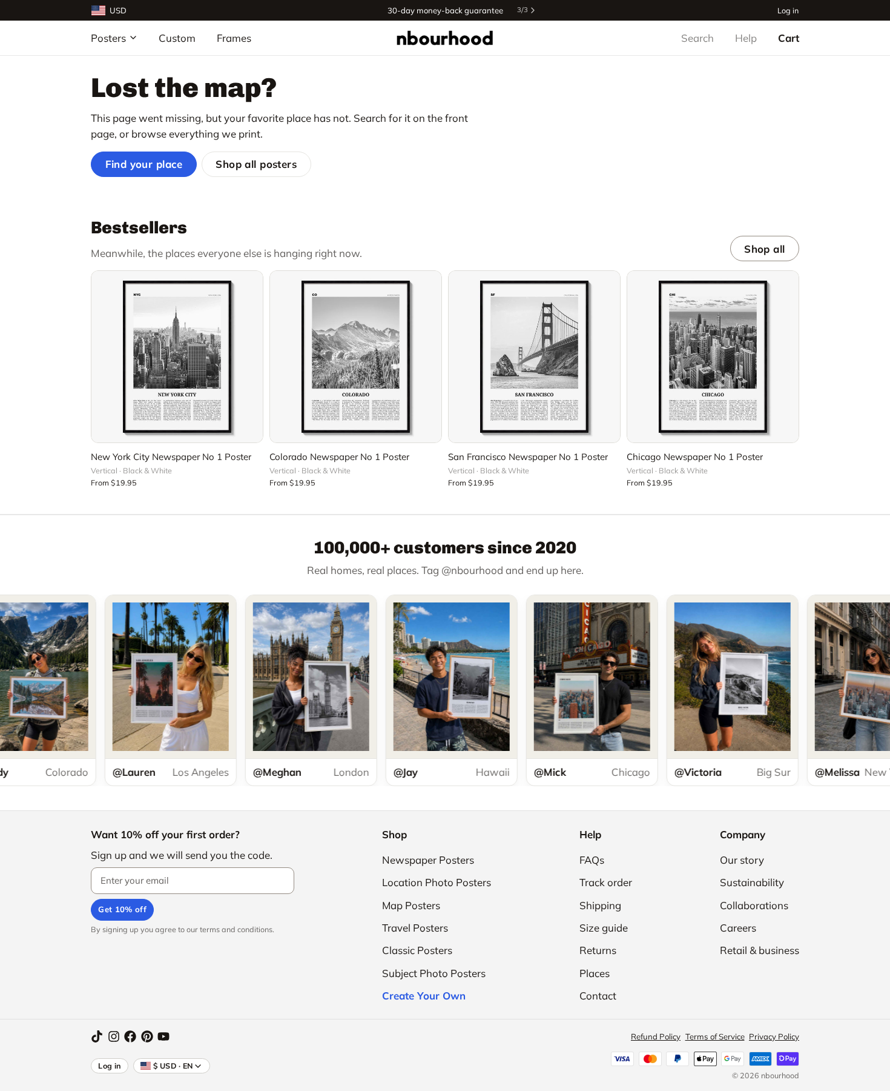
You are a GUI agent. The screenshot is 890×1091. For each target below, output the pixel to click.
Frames (234, 38)
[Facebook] (130, 1036)
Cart (788, 38)
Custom (177, 38)
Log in (788, 10)
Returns (597, 950)
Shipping (600, 905)
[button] (177, 427)
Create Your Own (424, 995)
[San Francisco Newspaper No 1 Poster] (534, 356)
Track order (605, 882)
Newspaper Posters (428, 859)
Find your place (144, 164)
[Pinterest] (147, 1036)
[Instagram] (114, 1036)
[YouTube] (163, 1036)
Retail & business (759, 950)
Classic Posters (417, 950)
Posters (108, 38)
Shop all (764, 248)
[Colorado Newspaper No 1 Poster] (355, 356)
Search (697, 38)
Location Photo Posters (436, 882)
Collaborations (754, 905)
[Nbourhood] (445, 37)
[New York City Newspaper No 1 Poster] (177, 356)
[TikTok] (97, 1036)
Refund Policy (656, 1036)
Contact (597, 995)
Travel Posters (415, 927)
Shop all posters (256, 164)
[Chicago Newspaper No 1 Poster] (713, 356)
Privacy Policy (774, 1036)
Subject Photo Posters (434, 973)
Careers (738, 927)
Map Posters (411, 905)
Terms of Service (715, 1036)
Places (594, 973)
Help (746, 38)
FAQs (591, 859)
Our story (742, 859)
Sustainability (752, 882)
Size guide (603, 927)
